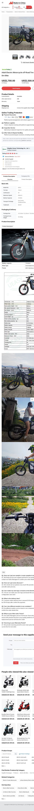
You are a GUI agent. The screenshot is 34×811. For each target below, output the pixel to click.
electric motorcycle (21, 757)
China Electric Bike (22, 788)
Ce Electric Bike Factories (9, 792)
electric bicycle (5, 757)
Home (3, 11)
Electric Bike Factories (8, 788)
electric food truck (21, 763)
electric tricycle (5, 760)
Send (16, 663)
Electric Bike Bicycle (24, 792)
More (3, 799)
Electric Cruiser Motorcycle (10, 780)
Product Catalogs (25, 754)
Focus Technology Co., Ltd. (21, 804)
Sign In (4, 168)
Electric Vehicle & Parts (20, 11)
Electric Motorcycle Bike (9, 796)
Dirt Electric (21, 796)
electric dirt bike (6, 763)
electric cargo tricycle (22, 760)
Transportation (9, 11)
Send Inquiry (16, 88)
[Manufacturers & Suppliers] (17, 2)
